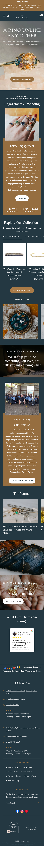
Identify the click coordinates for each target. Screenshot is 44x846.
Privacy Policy (26, 772)
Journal (22, 767)
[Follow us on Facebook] (17, 811)
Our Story (12, 767)
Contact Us (13, 772)
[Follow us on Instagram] (22, 811)
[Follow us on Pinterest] (26, 811)
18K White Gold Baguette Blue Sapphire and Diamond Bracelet (14, 272)
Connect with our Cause (22, 480)
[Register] (38, 803)
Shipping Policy (30, 776)
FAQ (30, 767)
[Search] (8, 16)
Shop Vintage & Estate (22, 290)
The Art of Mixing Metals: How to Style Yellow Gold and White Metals (20, 529)
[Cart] (40, 16)
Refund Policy (13, 781)
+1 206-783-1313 (22, 2)
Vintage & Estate (12, 237)
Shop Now (22, 198)
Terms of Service (15, 776)
